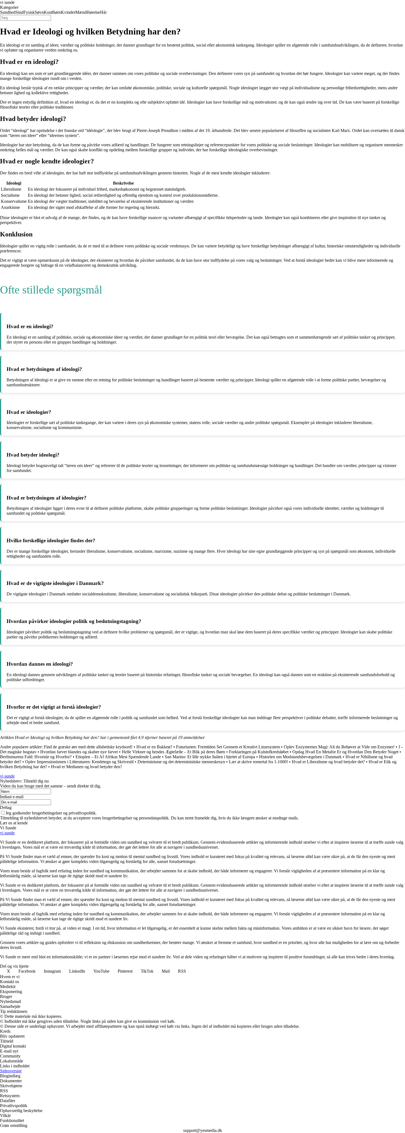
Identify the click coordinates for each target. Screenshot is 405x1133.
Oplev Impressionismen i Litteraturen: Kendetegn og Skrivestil (79, 761)
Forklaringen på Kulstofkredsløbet (258, 751)
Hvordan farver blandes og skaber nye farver (79, 751)
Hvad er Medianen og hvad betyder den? (86, 766)
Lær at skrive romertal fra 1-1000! (258, 761)
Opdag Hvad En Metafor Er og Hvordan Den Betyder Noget (345, 751)
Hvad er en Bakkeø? (154, 746)
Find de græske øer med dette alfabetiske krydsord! (88, 746)
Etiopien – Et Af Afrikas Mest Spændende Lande (118, 756)
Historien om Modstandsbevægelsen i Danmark (300, 756)
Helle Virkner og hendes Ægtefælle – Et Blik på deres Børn (173, 751)
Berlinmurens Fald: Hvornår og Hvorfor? (36, 756)
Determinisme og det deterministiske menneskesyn (181, 761)
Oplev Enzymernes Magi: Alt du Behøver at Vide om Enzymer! (339, 746)
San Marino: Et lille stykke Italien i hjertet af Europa (210, 756)
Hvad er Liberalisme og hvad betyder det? (328, 761)
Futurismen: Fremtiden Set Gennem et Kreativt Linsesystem (228, 746)
